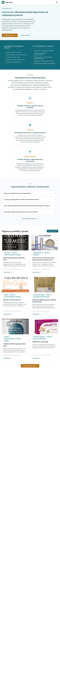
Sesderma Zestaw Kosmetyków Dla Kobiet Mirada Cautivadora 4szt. (43, 259)
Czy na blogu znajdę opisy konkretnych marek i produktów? (21, 212)
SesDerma (36, 254)
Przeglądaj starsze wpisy (29, 365)
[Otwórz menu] (56, 2)
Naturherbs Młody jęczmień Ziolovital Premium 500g (44, 301)
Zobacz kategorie (25, 35)
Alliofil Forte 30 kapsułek (40, 342)
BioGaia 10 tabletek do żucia (12, 300)
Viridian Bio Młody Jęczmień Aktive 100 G (14, 345)
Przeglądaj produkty (9, 35)
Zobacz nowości (51, 231)
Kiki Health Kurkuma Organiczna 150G (14, 259)
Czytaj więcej (6, 272)
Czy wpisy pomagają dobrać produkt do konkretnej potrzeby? (21, 199)
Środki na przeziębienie (39, 338)
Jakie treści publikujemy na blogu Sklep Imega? (17, 193)
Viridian (6, 340)
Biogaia (6, 294)
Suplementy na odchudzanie (41, 296)
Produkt (14, 252)
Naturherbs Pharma (38, 294)
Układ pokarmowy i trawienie (12, 254)
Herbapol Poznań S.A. (39, 336)
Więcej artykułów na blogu (29, 218)
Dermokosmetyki (38, 252)
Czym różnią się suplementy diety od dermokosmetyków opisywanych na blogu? (27, 205)
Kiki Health (7, 252)
